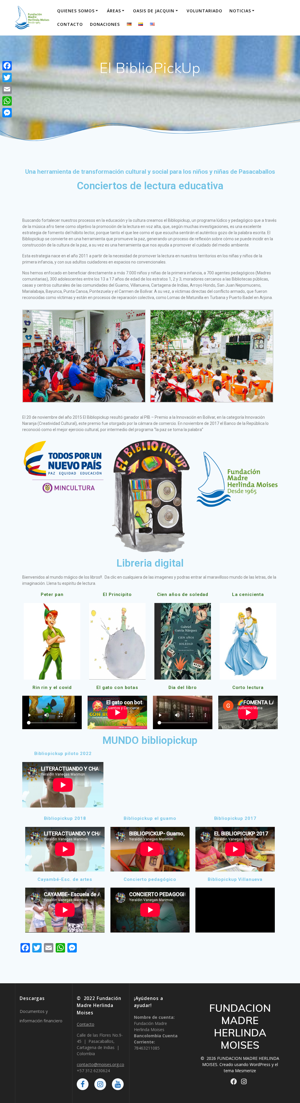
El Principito (117, 594)
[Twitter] (7, 77)
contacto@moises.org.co (100, 1064)
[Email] (7, 89)
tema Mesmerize (240, 1070)
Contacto (70, 24)
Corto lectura (248, 687)
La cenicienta (248, 594)
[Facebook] (7, 66)
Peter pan (52, 594)
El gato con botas (117, 687)
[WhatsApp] (7, 101)
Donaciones (105, 24)
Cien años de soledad (183, 594)
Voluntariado (204, 10)
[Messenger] (7, 113)
